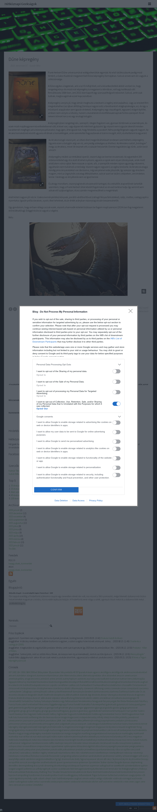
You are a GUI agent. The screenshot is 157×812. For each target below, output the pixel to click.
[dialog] (78, 406)
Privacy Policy (96, 500)
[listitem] (78, 364)
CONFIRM (56, 490)
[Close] (131, 312)
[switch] (117, 371)
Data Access (78, 500)
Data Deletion (61, 500)
